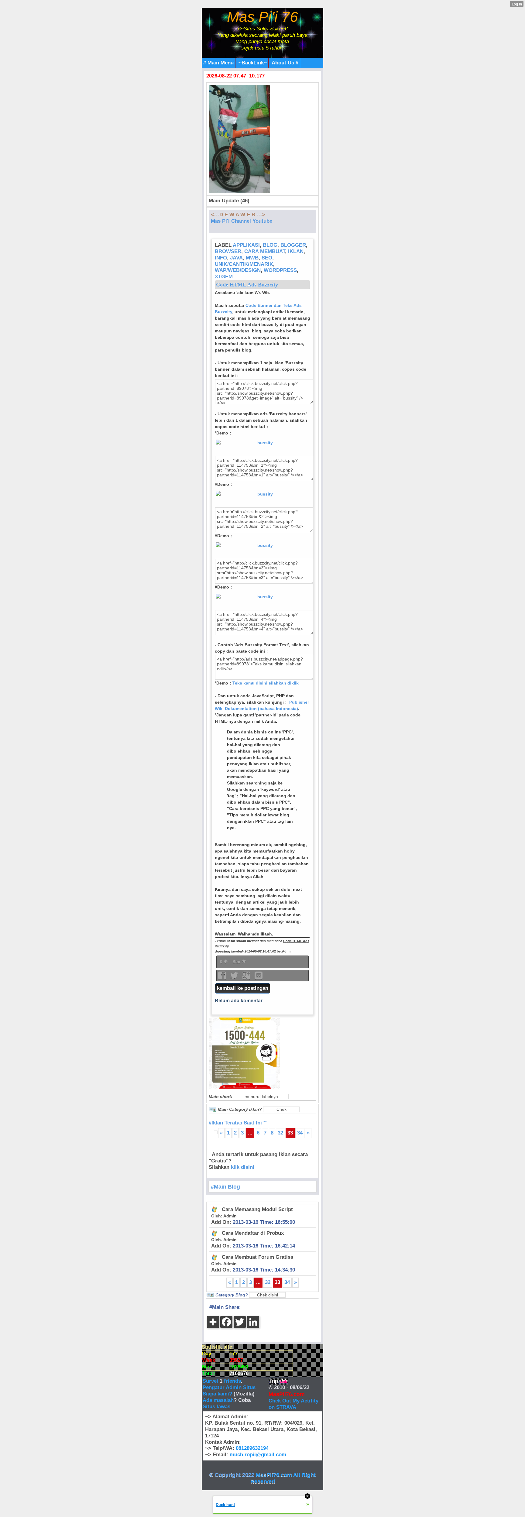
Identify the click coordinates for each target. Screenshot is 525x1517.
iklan (296, 251)
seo (267, 258)
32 (280, 1133)
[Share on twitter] (234, 977)
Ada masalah (218, 1400)
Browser (228, 251)
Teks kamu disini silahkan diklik (265, 683)
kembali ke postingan (242, 988)
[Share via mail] (258, 977)
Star (237, 961)
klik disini (242, 1167)
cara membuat (264, 251)
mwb (252, 258)
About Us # (285, 63)
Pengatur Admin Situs (229, 1387)
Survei (211, 1381)
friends (232, 1381)
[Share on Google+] (247, 977)
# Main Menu (218, 63)
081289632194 (252, 1448)
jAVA (236, 258)
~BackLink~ (252, 63)
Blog (270, 245)
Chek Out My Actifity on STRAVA (293, 1404)
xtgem (224, 277)
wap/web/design (238, 270)
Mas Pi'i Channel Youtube (241, 221)
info (221, 258)
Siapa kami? (217, 1394)
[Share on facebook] (222, 977)
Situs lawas (216, 1406)
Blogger (293, 245)
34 (300, 1133)
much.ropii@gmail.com (258, 1454)
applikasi (246, 245)
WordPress (280, 270)
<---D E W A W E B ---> (238, 215)
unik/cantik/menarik (244, 264)
